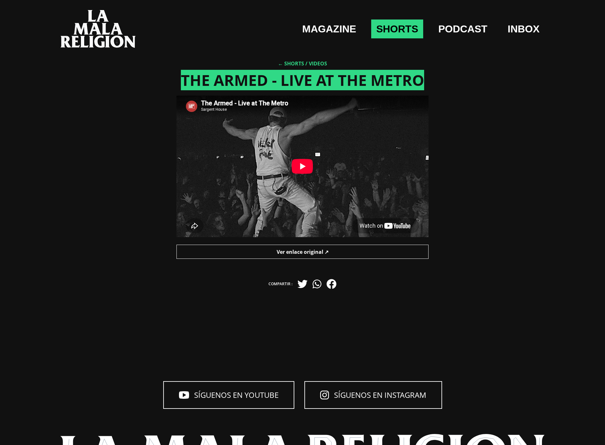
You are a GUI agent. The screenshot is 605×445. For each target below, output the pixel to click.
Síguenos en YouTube (236, 395)
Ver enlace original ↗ (303, 251)
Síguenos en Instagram (380, 395)
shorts (397, 29)
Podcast (462, 29)
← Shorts (291, 63)
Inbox (523, 29)
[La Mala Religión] (97, 29)
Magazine (329, 29)
